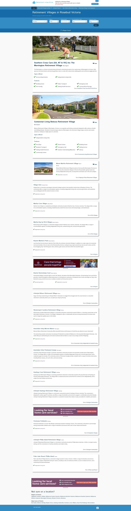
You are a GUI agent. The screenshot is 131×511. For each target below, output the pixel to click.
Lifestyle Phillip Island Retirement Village (47, 440)
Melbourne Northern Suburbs (67, 496)
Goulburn (39, 496)
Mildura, (75, 502)
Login (97, 0)
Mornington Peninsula (46, 498)
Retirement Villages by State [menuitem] (44, 8)
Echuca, (51, 502)
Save (95, 63)
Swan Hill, (79, 502)
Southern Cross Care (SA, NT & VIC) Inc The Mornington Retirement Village (54, 64)
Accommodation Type (77, 19)
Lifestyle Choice (92, 19)
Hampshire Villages (92, 433)
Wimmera (63, 498)
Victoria (38, 15)
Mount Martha (55, 222)
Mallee (43, 496)
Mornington (66, 66)
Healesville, (61, 502)
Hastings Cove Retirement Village (45, 372)
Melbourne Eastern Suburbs (53, 496)
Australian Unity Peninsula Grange (45, 350)
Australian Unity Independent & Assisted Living (86, 343)
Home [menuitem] (33, 8)
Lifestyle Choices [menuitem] (57, 8)
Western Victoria (56, 498)
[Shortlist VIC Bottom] (65, 411)
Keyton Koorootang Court (42, 273)
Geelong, (56, 502)
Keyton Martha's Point (41, 241)
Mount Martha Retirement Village (67, 163)
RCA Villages (94, 215)
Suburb (34, 20)
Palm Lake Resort (93, 470)
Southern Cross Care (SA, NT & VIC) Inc (87, 88)
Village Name (65, 20)
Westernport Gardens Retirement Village (47, 310)
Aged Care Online (37, 507)
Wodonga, (84, 502)
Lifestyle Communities (92, 303)
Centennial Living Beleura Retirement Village (54, 121)
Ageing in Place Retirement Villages (88, 177)
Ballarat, (39, 502)
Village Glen (37, 185)
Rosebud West (45, 185)
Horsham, (66, 502)
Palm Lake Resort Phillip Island (44, 456)
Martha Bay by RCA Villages (43, 222)
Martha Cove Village (40, 204)
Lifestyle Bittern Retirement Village (45, 293)
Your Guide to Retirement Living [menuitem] (70, 8)
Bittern (59, 293)
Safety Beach (50, 203)
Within (50, 20)
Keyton (95, 254)
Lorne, (70, 502)
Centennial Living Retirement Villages (87, 154)
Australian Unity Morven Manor (44, 329)
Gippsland (33, 496)
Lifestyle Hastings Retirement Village (46, 391)
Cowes (62, 440)
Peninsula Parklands (40, 421)
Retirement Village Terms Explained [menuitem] (87, 8)
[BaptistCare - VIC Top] (65, 263)
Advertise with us (95, 3)
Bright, (47, 502)
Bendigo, (44, 502)
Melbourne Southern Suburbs (82, 496)
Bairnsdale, (34, 502)
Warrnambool (91, 502)
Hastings (58, 372)
